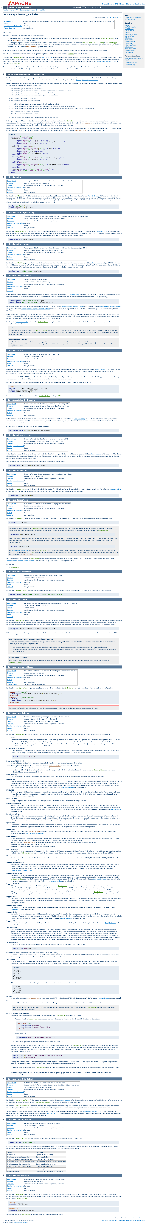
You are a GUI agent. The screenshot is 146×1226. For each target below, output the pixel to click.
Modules (104, 4)
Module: (10, 192)
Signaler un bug (140, 4)
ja (114, 17)
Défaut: (9, 608)
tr (121, 17)
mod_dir (16, 41)
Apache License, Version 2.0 (21, 1222)
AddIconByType (111, 43)
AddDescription (98, 770)
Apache (5, 10)
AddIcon (85, 43)
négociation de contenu (20, 550)
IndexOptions (18, 57)
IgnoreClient (51, 1113)
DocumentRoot (103, 531)
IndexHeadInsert (130, 41)
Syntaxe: (10, 183)
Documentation (24, 10)
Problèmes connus (131, 62)
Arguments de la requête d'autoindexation (133, 18)
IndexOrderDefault (130, 49)
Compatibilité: (12, 684)
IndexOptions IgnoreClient (87, 80)
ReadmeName (37, 528)
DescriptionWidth (22, 322)
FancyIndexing (46, 57)
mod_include (27, 554)
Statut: (6, 23)
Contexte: (10, 185)
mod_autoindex (31, 47)
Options (71, 54)
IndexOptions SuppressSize (110, 307)
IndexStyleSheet (130, 50)
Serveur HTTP (14, 10)
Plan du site (130, 4)
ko (117, 17)
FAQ (116, 4)
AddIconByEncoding (96, 43)
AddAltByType (129, 29)
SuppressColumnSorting (106, 61)
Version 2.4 (34, 10)
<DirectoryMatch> (15, 662)
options (31, 552)
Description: (8, 21)
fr (111, 17)
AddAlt (127, 25)
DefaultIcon (128, 38)
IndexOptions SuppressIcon (72, 307)
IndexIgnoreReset (130, 45)
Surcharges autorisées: (15, 188)
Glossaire (122, 4)
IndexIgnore (71, 121)
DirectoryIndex (107, 38)
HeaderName (62, 886)
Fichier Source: (9, 28)
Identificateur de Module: (13, 26)
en (107, 17)
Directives (111, 4)
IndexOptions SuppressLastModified (35, 309)
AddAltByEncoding (130, 27)
